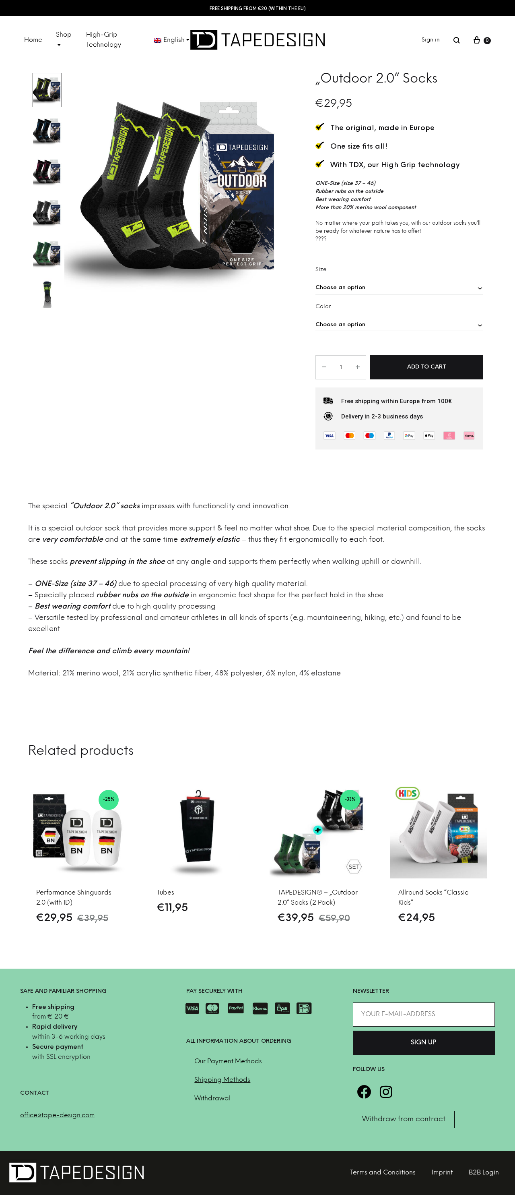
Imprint (442, 1172)
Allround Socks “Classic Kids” (433, 897)
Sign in (431, 40)
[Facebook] (364, 1092)
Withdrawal (212, 1098)
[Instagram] (386, 1092)
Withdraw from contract (403, 1119)
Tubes (165, 892)
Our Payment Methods (228, 1061)
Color (323, 307)
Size (321, 270)
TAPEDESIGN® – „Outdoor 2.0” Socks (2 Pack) (318, 897)
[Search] (456, 40)
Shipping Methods (222, 1080)
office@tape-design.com (57, 1115)
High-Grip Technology (103, 39)
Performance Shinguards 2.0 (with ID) (73, 897)
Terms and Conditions (383, 1172)
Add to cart (426, 367)
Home (33, 40)
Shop (64, 34)
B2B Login (484, 1172)
